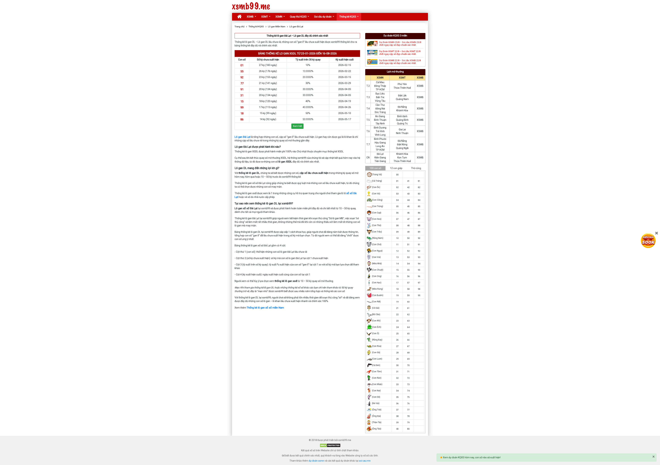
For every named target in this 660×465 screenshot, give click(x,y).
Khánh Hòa (402, 110)
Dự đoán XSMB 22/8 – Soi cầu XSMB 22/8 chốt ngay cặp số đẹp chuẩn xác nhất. (400, 61)
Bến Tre (380, 97)
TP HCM (380, 89)
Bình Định (402, 116)
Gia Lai (402, 129)
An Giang (380, 116)
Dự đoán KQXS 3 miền (395, 35)
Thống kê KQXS (348, 16)
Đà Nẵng (402, 106)
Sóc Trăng (380, 112)
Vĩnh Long (380, 134)
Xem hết (297, 126)
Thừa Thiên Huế (402, 87)
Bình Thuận (380, 120)
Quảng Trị (402, 123)
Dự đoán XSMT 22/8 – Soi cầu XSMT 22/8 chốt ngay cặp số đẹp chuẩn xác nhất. (399, 52)
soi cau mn (365, 460)
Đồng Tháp (380, 86)
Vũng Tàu (380, 100)
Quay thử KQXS (298, 16)
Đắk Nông (402, 144)
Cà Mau (380, 82)
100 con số (375, 168)
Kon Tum (402, 157)
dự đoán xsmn (316, 460)
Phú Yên (402, 84)
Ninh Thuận (402, 133)
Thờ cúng (416, 168)
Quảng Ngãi (402, 148)
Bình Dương (380, 127)
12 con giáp (396, 168)
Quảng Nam (402, 99)
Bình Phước (380, 139)
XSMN (279, 16)
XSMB (250, 16)
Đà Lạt (380, 154)
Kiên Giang (380, 157)
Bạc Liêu (380, 93)
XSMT (264, 16)
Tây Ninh (380, 123)
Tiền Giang (380, 161)
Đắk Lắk (402, 95)
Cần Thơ (380, 105)
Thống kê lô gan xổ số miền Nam (265, 307)
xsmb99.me (251, 6)
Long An (380, 146)
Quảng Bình (402, 120)
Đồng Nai (380, 108)
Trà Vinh (380, 131)
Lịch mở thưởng (395, 71)
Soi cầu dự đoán (323, 16)
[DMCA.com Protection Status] (330, 445)
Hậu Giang (380, 142)
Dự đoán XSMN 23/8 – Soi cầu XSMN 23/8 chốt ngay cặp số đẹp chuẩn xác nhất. (400, 43)
